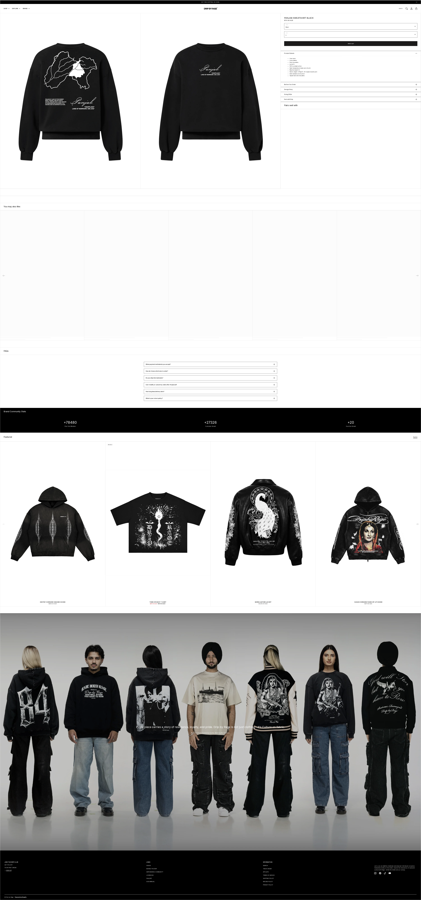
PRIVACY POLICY (268, 885)
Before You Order (290, 84)
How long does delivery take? (155, 391)
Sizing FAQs (288, 94)
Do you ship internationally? (154, 378)
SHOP (5, 8)
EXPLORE (15, 8)
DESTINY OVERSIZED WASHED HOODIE (52, 602)
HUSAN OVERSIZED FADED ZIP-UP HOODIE (368, 602)
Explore (415, 437)
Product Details (289, 53)
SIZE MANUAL (150, 881)
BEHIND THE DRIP (151, 868)
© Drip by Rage (8, 897)
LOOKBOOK (149, 875)
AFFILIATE (266, 872)
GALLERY (149, 878)
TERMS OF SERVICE (269, 875)
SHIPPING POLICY (268, 878)
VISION (148, 865)
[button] (417, 524)
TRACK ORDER (267, 868)
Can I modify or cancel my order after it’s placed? (161, 385)
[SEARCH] (406, 8)
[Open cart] (416, 8)
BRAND (25, 8)
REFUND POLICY (268, 881)
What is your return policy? (154, 398)
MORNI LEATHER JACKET (263, 602)
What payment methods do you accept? (158, 364)
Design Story (288, 89)
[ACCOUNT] (411, 8)
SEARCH (265, 865)
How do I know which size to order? (157, 371)
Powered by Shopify (21, 897)
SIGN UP (9, 870)
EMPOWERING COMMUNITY (154, 872)
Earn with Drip (288, 99)
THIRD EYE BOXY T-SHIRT (158, 602)
